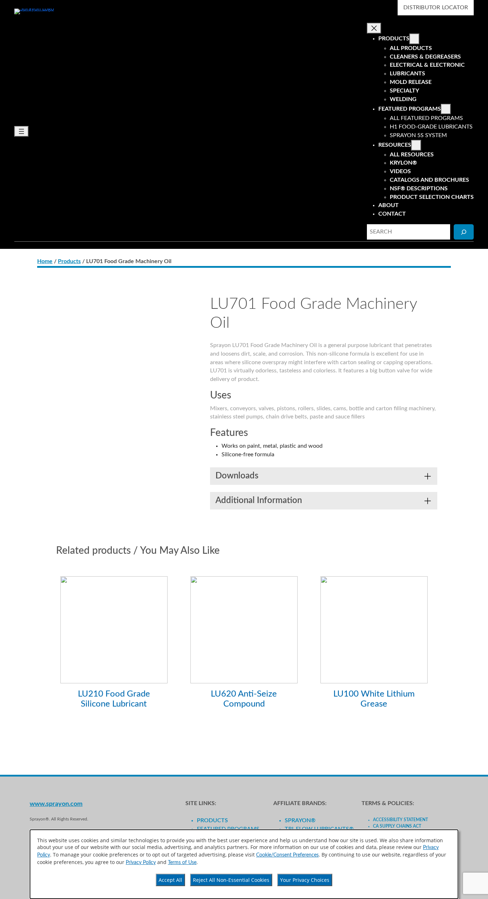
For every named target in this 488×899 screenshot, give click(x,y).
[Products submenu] (414, 39)
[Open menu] (21, 131)
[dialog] (244, 864)
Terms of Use (182, 862)
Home (45, 261)
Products (69, 261)
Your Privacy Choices (304, 880)
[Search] (464, 232)
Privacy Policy (141, 862)
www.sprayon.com (56, 804)
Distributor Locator (435, 7)
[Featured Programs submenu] (446, 109)
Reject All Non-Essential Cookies (231, 880)
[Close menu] (374, 28)
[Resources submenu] (416, 145)
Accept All (170, 880)
